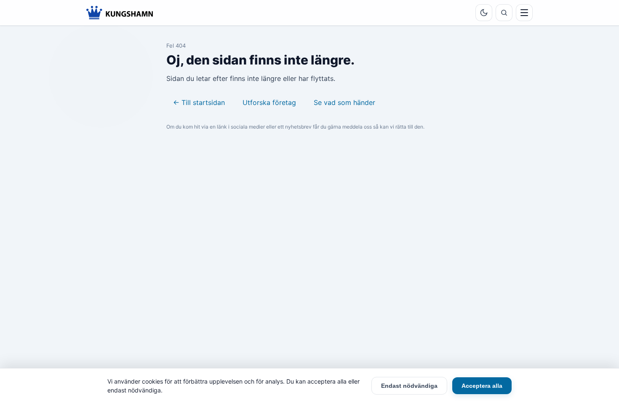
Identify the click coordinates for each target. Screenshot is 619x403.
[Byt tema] (483, 12)
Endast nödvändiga (409, 385)
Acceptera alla (482, 385)
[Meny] (524, 12)
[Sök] (504, 12)
